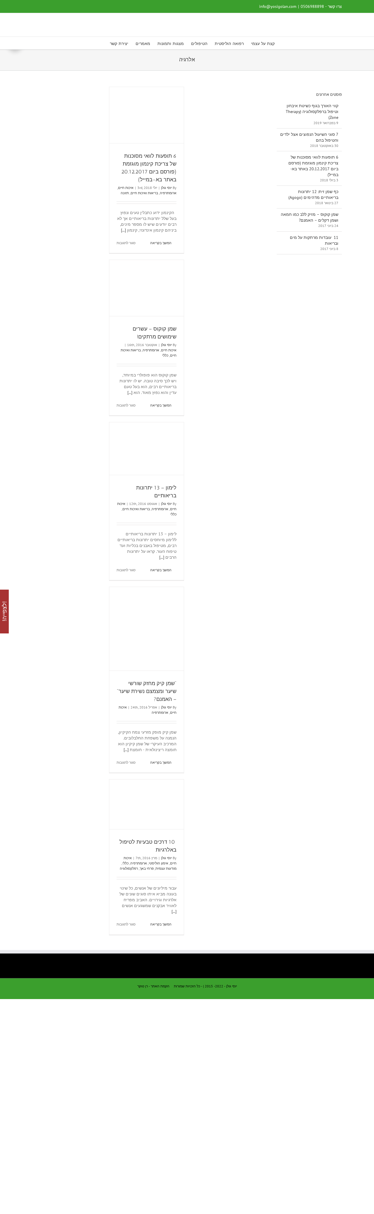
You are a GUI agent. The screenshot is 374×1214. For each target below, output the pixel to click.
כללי (165, 355)
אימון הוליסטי (158, 863)
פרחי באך (147, 868)
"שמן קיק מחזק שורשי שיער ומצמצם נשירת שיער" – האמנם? (146, 691)
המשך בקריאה (161, 243)
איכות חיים (126, 187)
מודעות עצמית (165, 868)
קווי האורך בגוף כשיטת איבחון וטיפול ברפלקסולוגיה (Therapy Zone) (312, 111)
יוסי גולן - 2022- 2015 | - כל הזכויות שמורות (205, 986)
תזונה (125, 193)
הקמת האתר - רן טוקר (153, 986)
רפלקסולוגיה (129, 868)
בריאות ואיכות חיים (144, 193)
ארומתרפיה (168, 193)
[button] (101, 43)
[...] (123, 230)
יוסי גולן (166, 187)
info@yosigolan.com (277, 6)
